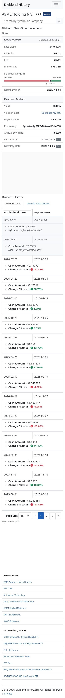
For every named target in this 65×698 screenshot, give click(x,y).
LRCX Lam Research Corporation (19, 601)
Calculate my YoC (51, 112)
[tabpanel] (32, 366)
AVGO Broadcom (11, 621)
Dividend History (17, 4)
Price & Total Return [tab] (38, 203)
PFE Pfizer (8, 663)
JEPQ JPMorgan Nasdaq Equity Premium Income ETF (28, 669)
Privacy (8, 693)
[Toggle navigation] (56, 4)
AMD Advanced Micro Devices (18, 582)
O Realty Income (11, 650)
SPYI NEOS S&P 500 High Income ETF (21, 676)
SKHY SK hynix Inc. (12, 614)
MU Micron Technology (14, 595)
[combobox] (29, 21)
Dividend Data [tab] (13, 203)
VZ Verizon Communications (17, 656)
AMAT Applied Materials (15, 608)
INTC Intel (8, 588)
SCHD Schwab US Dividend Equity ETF (21, 637)
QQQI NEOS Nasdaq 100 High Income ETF (23, 643)
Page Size (12, 515)
